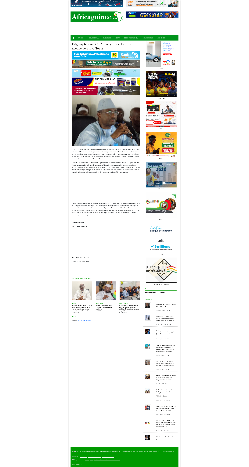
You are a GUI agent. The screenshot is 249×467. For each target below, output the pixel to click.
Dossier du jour (128, 451)
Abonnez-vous (83, 457)
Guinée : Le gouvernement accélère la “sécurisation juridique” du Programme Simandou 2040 (166, 378)
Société (82, 451)
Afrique (106, 451)
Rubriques (107, 38)
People (155, 451)
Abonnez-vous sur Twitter (108, 457)
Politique (88, 320)
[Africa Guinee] (97, 16)
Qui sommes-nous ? (115, 459)
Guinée (80, 38)
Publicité (87, 459)
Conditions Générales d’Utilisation (102, 459)
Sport (117, 38)
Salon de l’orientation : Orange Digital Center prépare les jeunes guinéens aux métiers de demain (165, 363)
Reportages (135, 451)
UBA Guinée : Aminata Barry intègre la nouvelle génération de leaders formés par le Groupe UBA (165, 318)
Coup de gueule (121, 451)
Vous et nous (148, 38)
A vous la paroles (166, 451)
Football (140, 451)
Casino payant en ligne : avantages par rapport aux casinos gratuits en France (165, 333)
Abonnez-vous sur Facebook (94, 457)
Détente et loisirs (131, 38)
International (93, 38)
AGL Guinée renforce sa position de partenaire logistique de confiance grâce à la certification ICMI (166, 408)
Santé (148, 451)
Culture (144, 451)
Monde (109, 451)
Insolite (159, 451)
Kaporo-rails (81, 320)
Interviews (114, 451)
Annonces (161, 38)
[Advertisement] (124, 29)
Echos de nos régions (94, 451)
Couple (152, 451)
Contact (91, 459)
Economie (86, 451)
